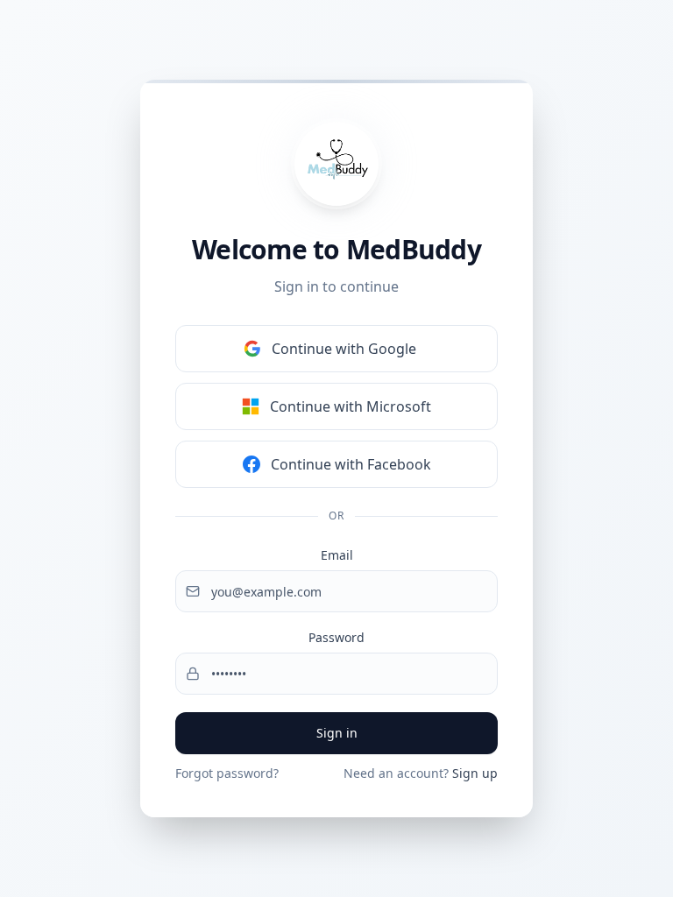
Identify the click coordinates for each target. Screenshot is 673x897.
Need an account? (421, 773)
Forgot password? (227, 773)
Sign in (337, 732)
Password (336, 637)
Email (337, 555)
